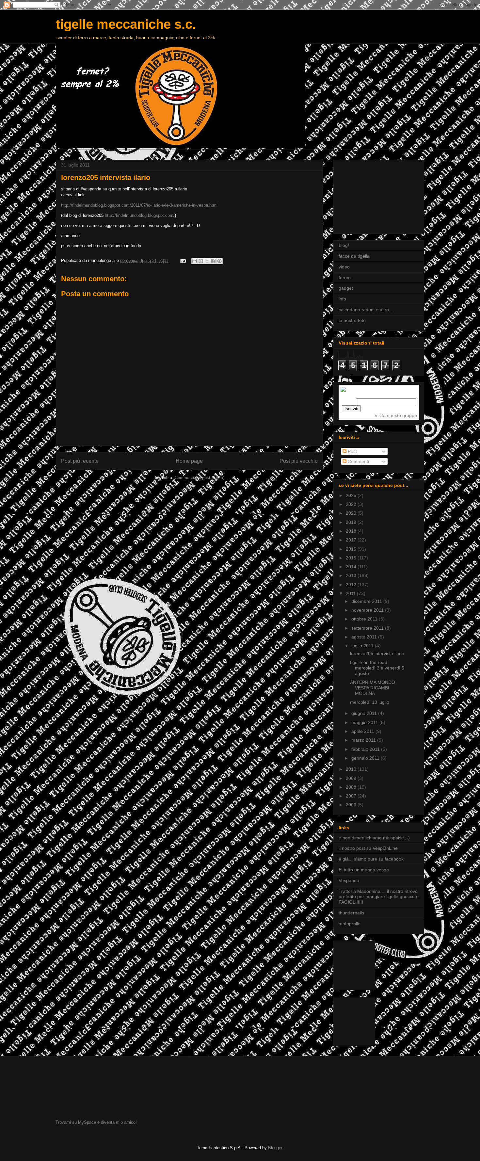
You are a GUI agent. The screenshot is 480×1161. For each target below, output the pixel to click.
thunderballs (351, 912)
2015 (352, 557)
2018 (352, 531)
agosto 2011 (364, 636)
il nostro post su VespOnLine (368, 848)
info (342, 298)
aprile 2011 (363, 731)
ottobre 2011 (365, 618)
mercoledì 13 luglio (369, 702)
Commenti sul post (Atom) (199, 477)
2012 (352, 584)
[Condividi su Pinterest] (219, 261)
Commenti (357, 461)
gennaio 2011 (366, 758)
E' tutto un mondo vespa (364, 869)
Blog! (344, 245)
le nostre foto (352, 320)
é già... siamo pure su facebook (371, 859)
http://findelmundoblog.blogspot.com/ (140, 215)
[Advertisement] (371, 195)
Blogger (275, 1147)
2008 (352, 787)
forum (345, 277)
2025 (352, 495)
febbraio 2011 (366, 749)
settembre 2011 (368, 628)
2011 (351, 593)
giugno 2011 (364, 713)
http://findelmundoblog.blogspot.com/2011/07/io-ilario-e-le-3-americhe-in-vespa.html (139, 205)
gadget (346, 288)
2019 (352, 522)
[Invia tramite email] (194, 261)
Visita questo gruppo (396, 415)
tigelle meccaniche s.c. (126, 24)
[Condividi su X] (207, 261)
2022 (352, 504)
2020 (352, 513)
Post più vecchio (299, 461)
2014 (352, 566)
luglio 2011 (363, 645)
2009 (352, 778)
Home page (189, 461)
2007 (352, 795)
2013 (352, 575)
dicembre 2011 (367, 601)
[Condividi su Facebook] (213, 261)
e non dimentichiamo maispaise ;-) (374, 837)
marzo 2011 (364, 740)
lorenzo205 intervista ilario (377, 653)
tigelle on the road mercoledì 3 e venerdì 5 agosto (377, 668)
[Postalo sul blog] (201, 261)
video (344, 266)
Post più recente (80, 461)
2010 (352, 769)
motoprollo (349, 923)
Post (351, 451)
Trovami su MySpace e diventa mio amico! (96, 1122)
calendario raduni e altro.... (366, 309)
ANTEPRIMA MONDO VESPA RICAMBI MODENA (372, 688)
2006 (352, 804)
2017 (352, 539)
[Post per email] (182, 260)
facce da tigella (354, 256)
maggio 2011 (365, 722)
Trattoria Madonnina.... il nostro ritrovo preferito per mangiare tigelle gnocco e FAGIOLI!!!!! (379, 897)
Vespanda (349, 880)
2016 (352, 549)
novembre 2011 (368, 610)
